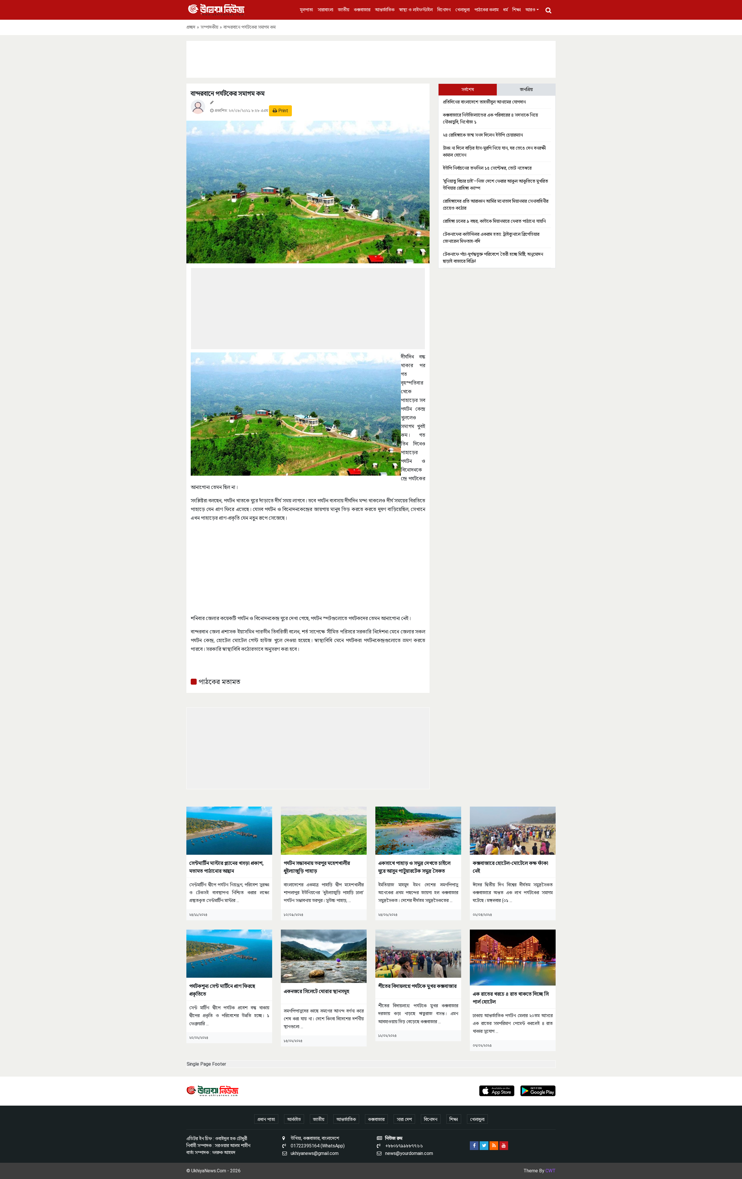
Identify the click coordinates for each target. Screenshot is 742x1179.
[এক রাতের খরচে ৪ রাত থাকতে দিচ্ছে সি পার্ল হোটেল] (513, 957)
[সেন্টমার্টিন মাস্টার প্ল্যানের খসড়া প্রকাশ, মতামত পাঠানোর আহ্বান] (229, 830)
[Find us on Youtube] (503, 1145)
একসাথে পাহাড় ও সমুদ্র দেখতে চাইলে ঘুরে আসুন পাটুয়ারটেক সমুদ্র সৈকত (414, 867)
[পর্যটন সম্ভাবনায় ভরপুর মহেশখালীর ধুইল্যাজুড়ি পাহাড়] (324, 830)
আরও (530, 9)
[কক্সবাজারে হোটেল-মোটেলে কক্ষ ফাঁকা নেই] (513, 830)
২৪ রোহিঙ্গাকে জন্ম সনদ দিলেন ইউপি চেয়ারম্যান (483, 135)
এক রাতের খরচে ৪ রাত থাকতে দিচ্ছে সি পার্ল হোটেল (511, 998)
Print (282, 110)
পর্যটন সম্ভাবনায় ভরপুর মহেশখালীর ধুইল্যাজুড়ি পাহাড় (317, 867)
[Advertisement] (371, 58)
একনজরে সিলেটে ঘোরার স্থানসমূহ (316, 991)
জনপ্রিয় (526, 89)
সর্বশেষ (467, 89)
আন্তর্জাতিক (384, 9)
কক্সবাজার (362, 9)
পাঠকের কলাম (486, 9)
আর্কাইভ (294, 1119)
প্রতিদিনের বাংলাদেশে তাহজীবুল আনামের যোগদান (484, 102)
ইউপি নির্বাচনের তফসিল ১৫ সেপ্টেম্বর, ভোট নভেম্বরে (487, 168)
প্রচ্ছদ (190, 27)
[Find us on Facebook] (474, 1145)
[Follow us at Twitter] (484, 1145)
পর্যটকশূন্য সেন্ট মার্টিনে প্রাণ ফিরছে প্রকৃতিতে (222, 990)
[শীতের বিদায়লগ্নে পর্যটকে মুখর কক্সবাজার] (418, 953)
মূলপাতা (306, 9)
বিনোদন (444, 9)
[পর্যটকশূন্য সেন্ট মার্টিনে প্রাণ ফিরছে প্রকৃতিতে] (229, 953)
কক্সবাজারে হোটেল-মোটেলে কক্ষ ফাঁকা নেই (510, 867)
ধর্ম (505, 9)
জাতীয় (343, 9)
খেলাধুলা (462, 9)
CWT (550, 1170)
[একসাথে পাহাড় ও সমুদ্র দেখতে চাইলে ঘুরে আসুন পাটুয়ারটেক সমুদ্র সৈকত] (418, 830)
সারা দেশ (404, 1119)
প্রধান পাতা (266, 1119)
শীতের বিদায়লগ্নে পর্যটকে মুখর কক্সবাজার (417, 986)
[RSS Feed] (494, 1145)
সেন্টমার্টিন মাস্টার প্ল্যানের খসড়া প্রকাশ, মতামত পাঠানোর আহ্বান (226, 867)
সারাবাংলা (325, 9)
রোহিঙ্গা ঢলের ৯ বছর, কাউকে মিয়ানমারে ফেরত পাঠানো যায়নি (494, 221)
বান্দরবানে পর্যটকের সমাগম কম (228, 93)
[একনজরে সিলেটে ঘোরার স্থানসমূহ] (324, 956)
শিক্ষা (516, 9)
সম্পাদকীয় (209, 27)
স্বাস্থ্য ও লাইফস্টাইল (416, 9)
